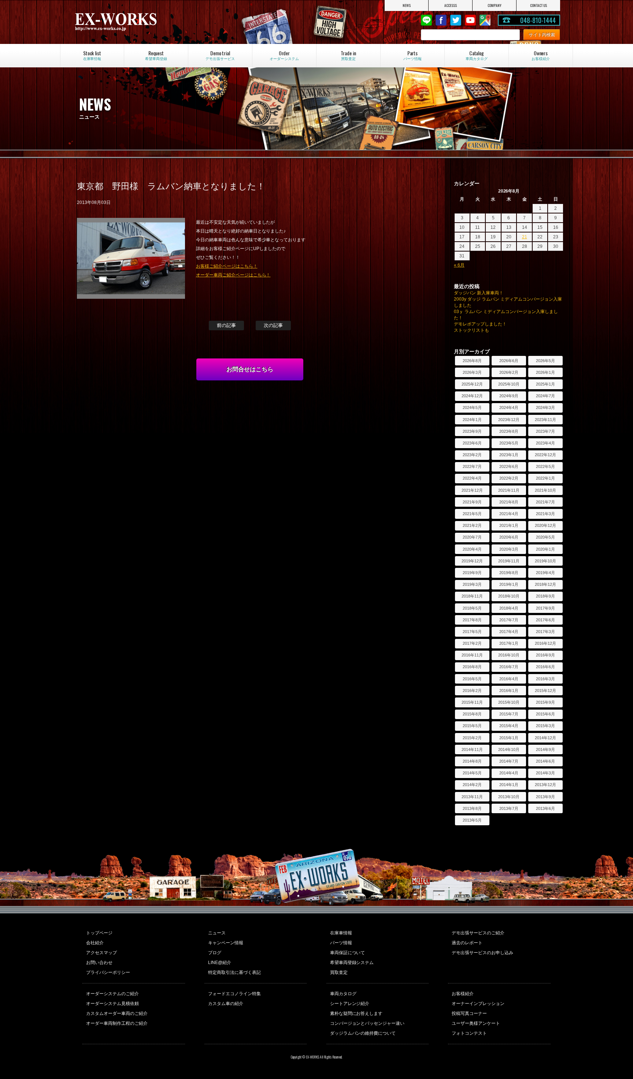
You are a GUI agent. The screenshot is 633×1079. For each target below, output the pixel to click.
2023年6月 (472, 443)
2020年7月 (472, 537)
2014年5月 (472, 773)
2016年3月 (545, 679)
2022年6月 (508, 466)
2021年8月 (508, 502)
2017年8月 (472, 620)
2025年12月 (472, 384)
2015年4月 (508, 725)
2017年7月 (508, 620)
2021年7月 (545, 502)
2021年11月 (508, 490)
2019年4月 (545, 572)
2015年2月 (472, 738)
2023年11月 (545, 419)
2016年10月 (508, 655)
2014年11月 (472, 749)
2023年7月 (545, 431)
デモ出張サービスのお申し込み (482, 952)
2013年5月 (472, 820)
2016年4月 (508, 679)
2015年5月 (472, 725)
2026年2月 (508, 372)
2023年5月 (508, 443)
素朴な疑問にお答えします (356, 1013)
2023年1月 (508, 455)
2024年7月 (545, 396)
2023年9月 (472, 431)
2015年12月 (545, 690)
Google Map (485, 20)
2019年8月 (508, 572)
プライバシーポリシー (108, 972)
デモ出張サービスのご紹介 (478, 932)
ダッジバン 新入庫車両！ (478, 292)
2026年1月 (545, 372)
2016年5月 (472, 679)
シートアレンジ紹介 (350, 1003)
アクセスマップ (101, 952)
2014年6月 (545, 761)
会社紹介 (95, 942)
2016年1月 (508, 690)
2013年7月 (508, 808)
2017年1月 (508, 643)
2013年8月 (472, 808)
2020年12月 (545, 525)
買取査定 (339, 972)
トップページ (99, 932)
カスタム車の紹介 (225, 1003)
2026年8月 (472, 360)
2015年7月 (508, 714)
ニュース (217, 932)
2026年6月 (508, 360)
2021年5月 (472, 513)
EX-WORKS (146, 22)
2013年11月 (472, 797)
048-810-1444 (538, 20)
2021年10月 (545, 490)
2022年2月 (508, 478)
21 (524, 236)
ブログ (214, 952)
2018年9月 (545, 596)
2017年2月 (472, 643)
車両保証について (347, 952)
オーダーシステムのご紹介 (112, 993)
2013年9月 (545, 797)
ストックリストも (471, 330)
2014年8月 (472, 761)
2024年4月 (508, 407)
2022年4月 (472, 478)
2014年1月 (508, 784)
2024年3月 (545, 407)
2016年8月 (472, 667)
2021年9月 (472, 502)
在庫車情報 (341, 932)
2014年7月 (508, 761)
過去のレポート (467, 942)
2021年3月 (545, 513)
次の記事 (273, 325)
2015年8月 (472, 714)
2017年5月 (472, 631)
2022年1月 (545, 478)
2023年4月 (545, 443)
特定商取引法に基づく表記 (234, 972)
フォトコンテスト (469, 1033)
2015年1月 (508, 738)
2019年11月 (508, 561)
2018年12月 (545, 584)
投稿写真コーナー (469, 1013)
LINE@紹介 (219, 962)
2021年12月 (472, 490)
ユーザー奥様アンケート (476, 1023)
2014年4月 (508, 773)
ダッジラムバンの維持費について (363, 1033)
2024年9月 (508, 396)
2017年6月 (545, 620)
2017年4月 (508, 631)
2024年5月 (472, 407)
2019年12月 (472, 561)
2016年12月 (545, 643)
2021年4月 (508, 513)
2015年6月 (545, 714)
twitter (455, 20)
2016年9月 (545, 655)
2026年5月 (545, 360)
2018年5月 (472, 608)
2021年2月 (472, 525)
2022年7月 (472, 466)
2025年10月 (508, 384)
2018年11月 (472, 596)
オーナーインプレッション (478, 1003)
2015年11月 (472, 702)
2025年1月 (545, 384)
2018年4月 (508, 608)
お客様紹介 (463, 993)
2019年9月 (472, 572)
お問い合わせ (99, 962)
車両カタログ (343, 993)
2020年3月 (508, 549)
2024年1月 (472, 419)
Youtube (470, 20)
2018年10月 (508, 596)
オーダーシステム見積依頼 (112, 1003)
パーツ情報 (341, 942)
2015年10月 (508, 702)
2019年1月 (508, 584)
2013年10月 (508, 797)
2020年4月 (472, 549)
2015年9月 (545, 702)
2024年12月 (472, 396)
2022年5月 (545, 466)
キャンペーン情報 (225, 942)
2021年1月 (508, 525)
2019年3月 (472, 584)
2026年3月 (472, 372)
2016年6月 (545, 667)
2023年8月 (508, 431)
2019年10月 (545, 561)
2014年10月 (508, 749)
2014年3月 (545, 773)
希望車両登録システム (352, 962)
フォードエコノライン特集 (234, 993)
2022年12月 (545, 455)
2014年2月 (472, 784)
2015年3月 (545, 725)
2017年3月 (545, 631)
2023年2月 (472, 455)
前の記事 (226, 325)
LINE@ (426, 20)
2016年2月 (472, 690)
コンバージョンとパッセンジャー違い (367, 1023)
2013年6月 (545, 808)
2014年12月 (545, 738)
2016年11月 (472, 655)
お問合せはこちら (249, 369)
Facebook (441, 20)
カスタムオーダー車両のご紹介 (117, 1013)
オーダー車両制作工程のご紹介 (117, 1023)
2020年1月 (545, 549)
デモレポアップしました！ (480, 324)
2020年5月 (545, 537)
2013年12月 (545, 784)
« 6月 (459, 265)
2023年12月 (508, 419)
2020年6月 (508, 537)
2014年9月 (545, 749)
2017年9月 (545, 608)
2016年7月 (508, 667)
